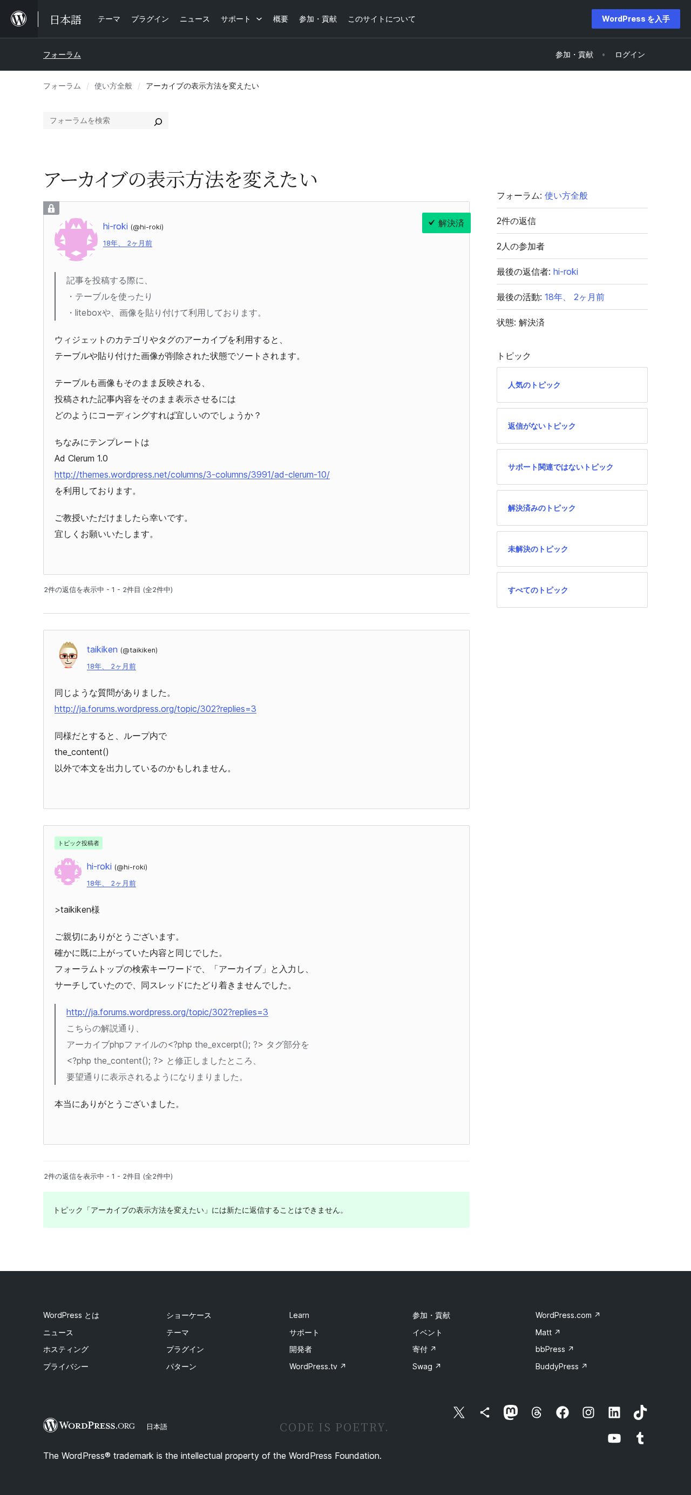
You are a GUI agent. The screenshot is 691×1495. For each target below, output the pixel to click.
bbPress (555, 1349)
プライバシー (66, 1366)
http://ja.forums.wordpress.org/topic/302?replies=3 (155, 708)
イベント (427, 1332)
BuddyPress (562, 1366)
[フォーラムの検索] (158, 120)
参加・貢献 (431, 1315)
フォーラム (62, 54)
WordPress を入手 (636, 18)
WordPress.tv (318, 1366)
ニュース (58, 1332)
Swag (427, 1366)
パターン (181, 1366)
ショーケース (189, 1315)
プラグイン (185, 1349)
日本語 (156, 1426)
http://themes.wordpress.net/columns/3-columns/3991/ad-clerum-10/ (192, 474)
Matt (548, 1332)
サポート (304, 1332)
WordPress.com (568, 1315)
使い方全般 (113, 85)
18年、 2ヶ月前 (127, 243)
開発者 (300, 1349)
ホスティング (66, 1349)
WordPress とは (71, 1315)
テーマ (177, 1332)
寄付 (424, 1349)
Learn (299, 1315)
